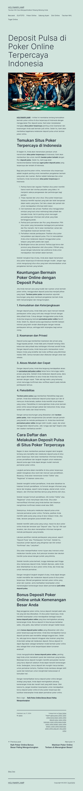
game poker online (56, 715)
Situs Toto (11, 771)
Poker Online (31, 15)
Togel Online (13, 19)
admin (20, 715)
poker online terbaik (52, 724)
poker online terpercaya (58, 726)
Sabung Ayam (44, 15)
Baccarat (11, 15)
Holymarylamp (16, 7)
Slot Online (55, 15)
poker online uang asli (52, 729)
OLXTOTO (20, 15)
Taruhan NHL (67, 15)
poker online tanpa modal (58, 722)
